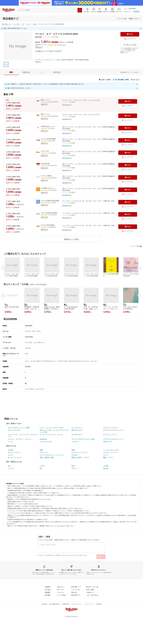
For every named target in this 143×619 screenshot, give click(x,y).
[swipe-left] (3, 267)
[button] (93, 10)
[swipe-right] (139, 267)
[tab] (11, 72)
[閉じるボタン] (141, 28)
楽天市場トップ (6, 24)
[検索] (80, 10)
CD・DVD (16, 24)
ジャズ (28, 24)
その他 (34, 24)
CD (23, 24)
